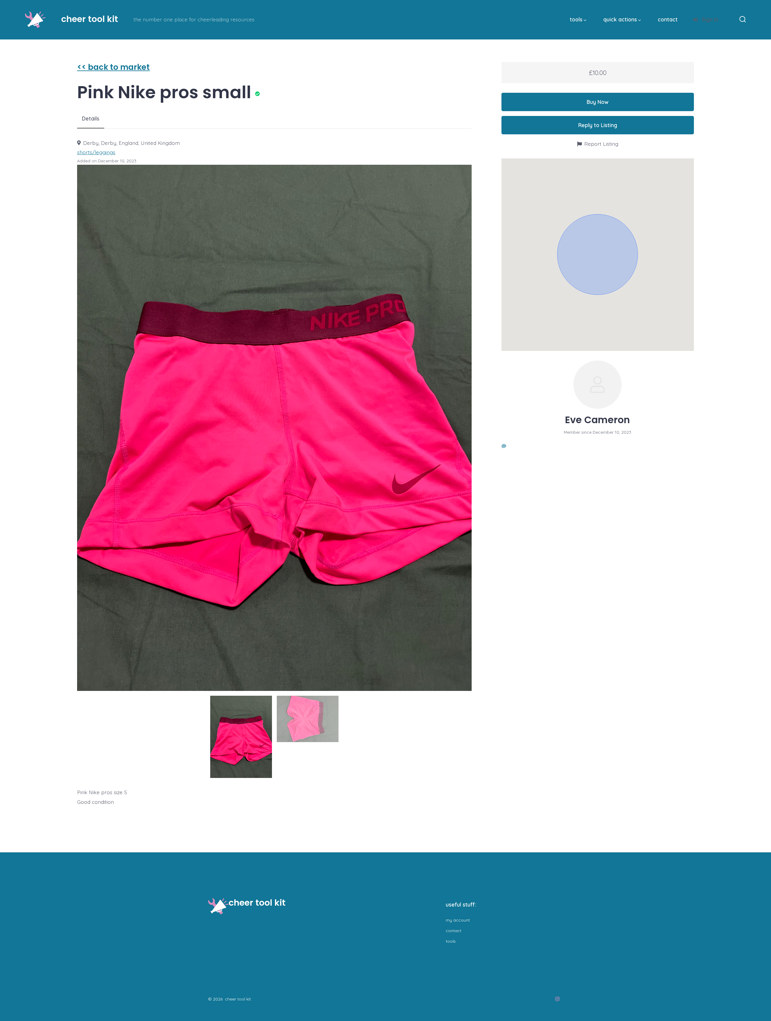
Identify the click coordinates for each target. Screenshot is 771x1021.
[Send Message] (503, 446)
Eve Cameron (597, 419)
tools (576, 19)
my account (458, 920)
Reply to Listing (597, 125)
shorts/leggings (96, 152)
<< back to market (113, 67)
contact (668, 19)
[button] (597, 254)
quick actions (620, 19)
